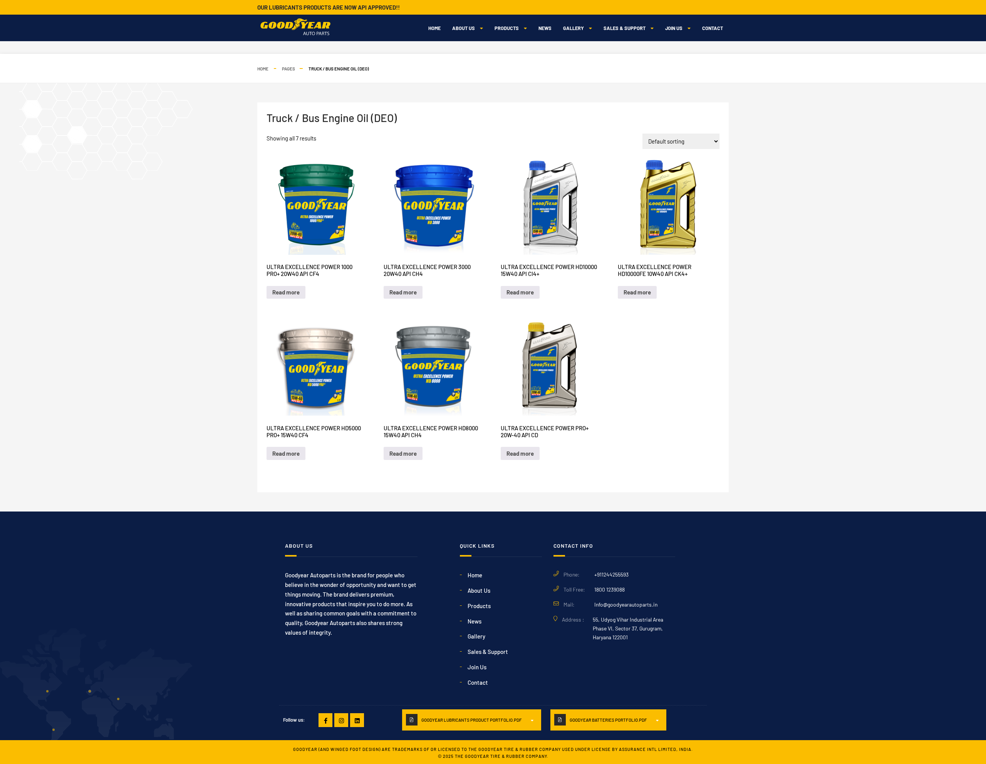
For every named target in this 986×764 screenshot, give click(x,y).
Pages (288, 68)
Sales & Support (625, 28)
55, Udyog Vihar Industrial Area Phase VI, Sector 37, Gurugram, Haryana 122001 (628, 628)
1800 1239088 (609, 589)
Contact (712, 28)
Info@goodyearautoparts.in (625, 604)
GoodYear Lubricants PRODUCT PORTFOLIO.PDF (471, 719)
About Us (463, 28)
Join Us (673, 28)
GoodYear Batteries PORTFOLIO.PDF (608, 719)
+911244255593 (611, 574)
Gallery (573, 28)
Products (507, 28)
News (545, 28)
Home (434, 28)
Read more (286, 292)
